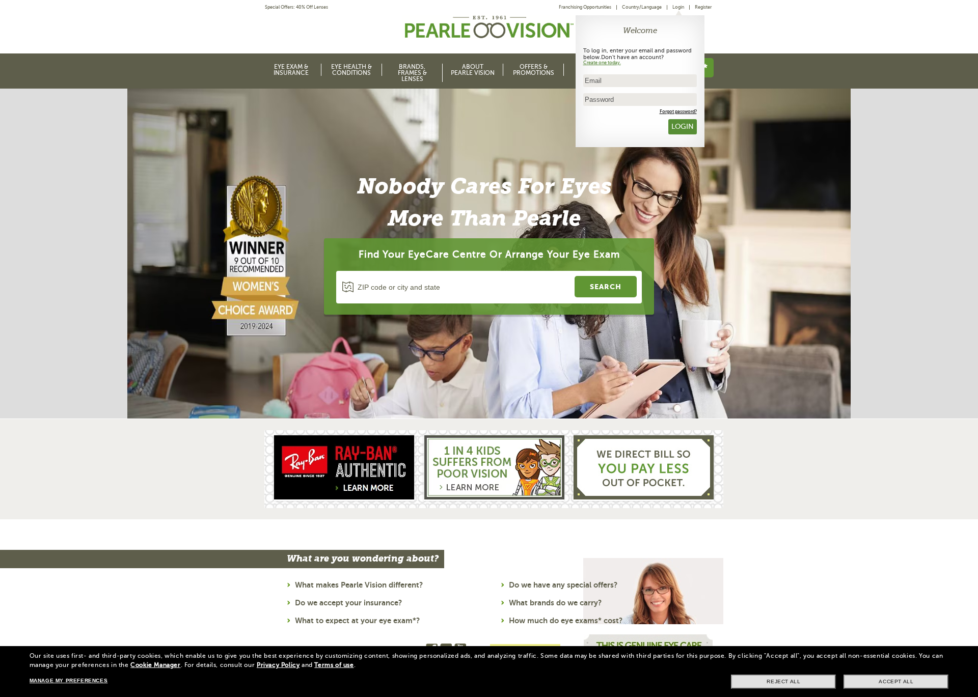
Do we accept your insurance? (348, 602)
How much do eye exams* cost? (565, 620)
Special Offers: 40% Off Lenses (296, 7)
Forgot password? (678, 111)
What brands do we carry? (555, 602)
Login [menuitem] (678, 7)
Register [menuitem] (703, 7)
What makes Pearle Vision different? (359, 584)
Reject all (783, 681)
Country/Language (642, 7)
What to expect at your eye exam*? (357, 620)
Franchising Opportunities (585, 7)
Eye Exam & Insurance (291, 70)
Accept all (896, 681)
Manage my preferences (69, 680)
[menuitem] (588, 7)
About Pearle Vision (473, 70)
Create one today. (602, 62)
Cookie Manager (155, 664)
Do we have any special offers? (563, 584)
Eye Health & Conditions (351, 70)
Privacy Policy (278, 664)
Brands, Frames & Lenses (412, 73)
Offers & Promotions (533, 70)
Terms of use (334, 664)
